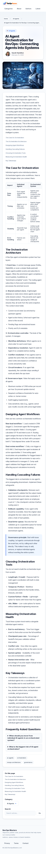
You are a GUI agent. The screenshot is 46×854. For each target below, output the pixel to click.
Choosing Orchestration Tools (16, 153)
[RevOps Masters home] (10, 3)
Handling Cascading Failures (15, 149)
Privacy (7, 843)
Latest (38, 9)
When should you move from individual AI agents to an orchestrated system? (23, 738)
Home (6, 18)
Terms (16, 843)
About (19, 9)
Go (40, 813)
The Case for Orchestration (15, 137)
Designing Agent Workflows (15, 145)
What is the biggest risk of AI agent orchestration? (22, 748)
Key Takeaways (11, 160)
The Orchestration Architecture (16, 141)
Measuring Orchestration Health (16, 157)
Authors (28, 9)
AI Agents (16, 18)
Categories (8, 9)
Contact (25, 843)
